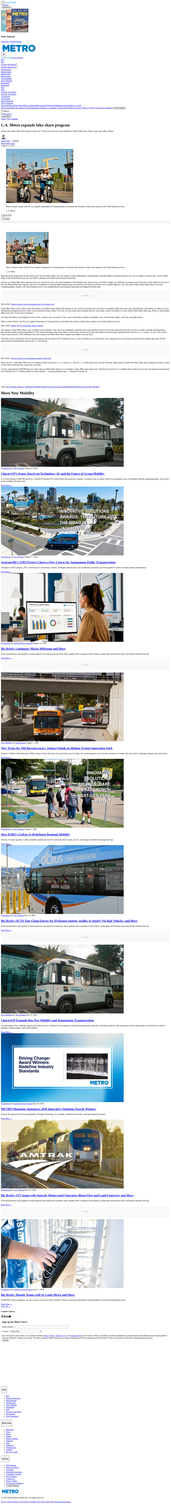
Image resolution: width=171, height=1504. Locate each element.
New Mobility (6, 79)
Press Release (68, 108)
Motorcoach (6, 74)
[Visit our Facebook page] (2, 1317)
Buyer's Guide (75, 105)
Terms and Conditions (103, 108)
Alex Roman (19, 468)
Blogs (15, 105)
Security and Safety (8, 92)
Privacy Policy (89, 108)
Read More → (6, 485)
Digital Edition (16, 42)
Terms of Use (18, 1502)
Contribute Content (55, 108)
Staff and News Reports (23, 643)
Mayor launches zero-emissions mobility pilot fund (31, 358)
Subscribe (5, 42)
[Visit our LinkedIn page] (5, 1317)
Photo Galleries (30, 105)
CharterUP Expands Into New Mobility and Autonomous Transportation (47, 1020)
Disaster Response (8, 64)
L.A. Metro (25, 387)
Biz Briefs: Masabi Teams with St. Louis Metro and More (38, 1294)
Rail (2, 88)
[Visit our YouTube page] (10, 1317)
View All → (6, 1306)
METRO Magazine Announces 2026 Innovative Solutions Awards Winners (48, 1109)
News (18, 2)
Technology (5, 96)
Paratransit (5, 83)
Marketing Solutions (40, 108)
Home (3, 119)
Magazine (5, 105)
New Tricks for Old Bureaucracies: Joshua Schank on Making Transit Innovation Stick (56, 748)
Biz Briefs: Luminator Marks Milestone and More (33, 648)
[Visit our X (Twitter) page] (7, 1317)
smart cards (61, 387)
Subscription (6, 108)
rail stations (52, 387)
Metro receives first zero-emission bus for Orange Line (32, 304)
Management (6, 70)
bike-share (17, 387)
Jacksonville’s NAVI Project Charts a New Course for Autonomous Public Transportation (58, 562)
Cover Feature (10, 2)
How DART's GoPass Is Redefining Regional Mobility (35, 834)
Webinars (50, 105)
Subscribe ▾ (6, 7)
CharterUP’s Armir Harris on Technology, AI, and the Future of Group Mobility (53, 473)
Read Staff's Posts (8, 143)
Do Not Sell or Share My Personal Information (52, 1502)
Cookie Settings (119, 108)
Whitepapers (59, 105)
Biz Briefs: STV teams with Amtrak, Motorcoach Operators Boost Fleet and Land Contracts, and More (67, 1195)
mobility (44, 387)
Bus (2, 60)
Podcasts (39, 105)
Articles (24, 2)
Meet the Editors (17, 108)
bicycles (10, 387)
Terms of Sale (28, 1502)
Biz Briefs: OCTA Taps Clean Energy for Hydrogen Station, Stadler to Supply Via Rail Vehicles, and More (69, 920)
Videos (21, 105)
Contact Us (78, 108)
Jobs (44, 105)
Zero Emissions (7, 101)
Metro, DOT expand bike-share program (27, 326)
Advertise (28, 108)
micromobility (35, 387)
